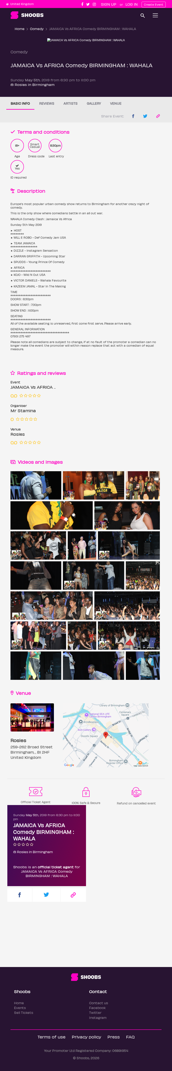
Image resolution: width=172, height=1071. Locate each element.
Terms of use (51, 1036)
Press (113, 1036)
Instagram (98, 1018)
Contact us (98, 1003)
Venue (115, 103)
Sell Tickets (23, 1012)
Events (20, 1008)
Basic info (20, 103)
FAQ (130, 1036)
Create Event (153, 4)
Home (20, 29)
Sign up (108, 4)
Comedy (37, 29)
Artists (71, 103)
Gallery (94, 103)
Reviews (46, 103)
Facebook (97, 1008)
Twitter (95, 1012)
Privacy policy (86, 1036)
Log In (131, 4)
